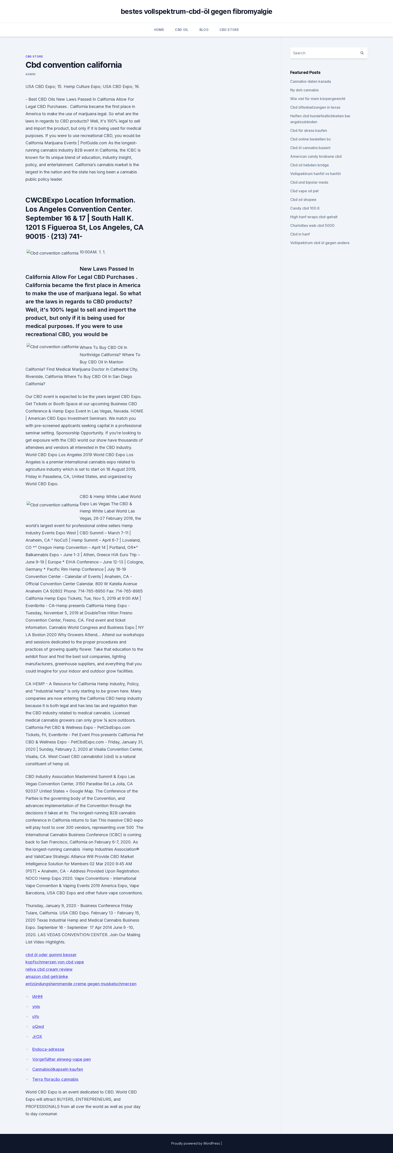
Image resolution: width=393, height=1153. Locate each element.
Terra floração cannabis (55, 1079)
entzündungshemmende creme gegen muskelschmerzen (80, 983)
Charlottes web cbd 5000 (312, 225)
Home (159, 30)
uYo (35, 1016)
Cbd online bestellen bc (310, 139)
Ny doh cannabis (304, 90)
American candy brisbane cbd (316, 156)
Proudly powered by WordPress (196, 1143)
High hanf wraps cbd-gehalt (314, 217)
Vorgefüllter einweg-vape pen (61, 1059)
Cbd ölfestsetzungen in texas (315, 107)
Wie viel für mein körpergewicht (317, 98)
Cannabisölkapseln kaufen (57, 1069)
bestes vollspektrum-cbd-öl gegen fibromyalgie (196, 11)
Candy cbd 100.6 (305, 208)
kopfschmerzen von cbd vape (54, 962)
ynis (36, 1006)
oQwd (38, 1026)
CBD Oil (181, 30)
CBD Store (229, 30)
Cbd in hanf (300, 234)
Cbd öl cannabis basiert (310, 147)
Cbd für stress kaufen (308, 130)
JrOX (37, 1036)
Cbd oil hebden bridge (309, 165)
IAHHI (37, 996)
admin (30, 74)
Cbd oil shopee (303, 199)
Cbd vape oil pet (304, 191)
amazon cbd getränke (46, 976)
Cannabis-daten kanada (310, 81)
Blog (204, 30)
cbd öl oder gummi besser (51, 954)
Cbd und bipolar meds (309, 182)
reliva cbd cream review (49, 969)
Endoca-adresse (48, 1049)
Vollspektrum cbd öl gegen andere (320, 242)
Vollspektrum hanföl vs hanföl (315, 173)
